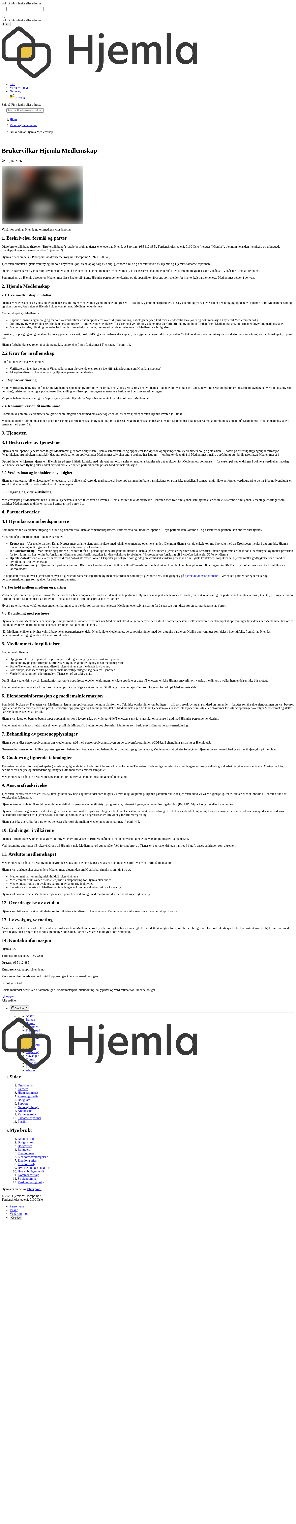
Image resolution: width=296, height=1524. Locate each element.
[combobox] (25, 9)
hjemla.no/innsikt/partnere (201, 575)
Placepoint (34, 1189)
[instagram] (8, 1227)
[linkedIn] (13, 1227)
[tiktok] (148, 1520)
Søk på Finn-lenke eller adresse (21, 3)
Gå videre (8, 996)
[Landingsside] (99, 77)
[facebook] (4, 1227)
